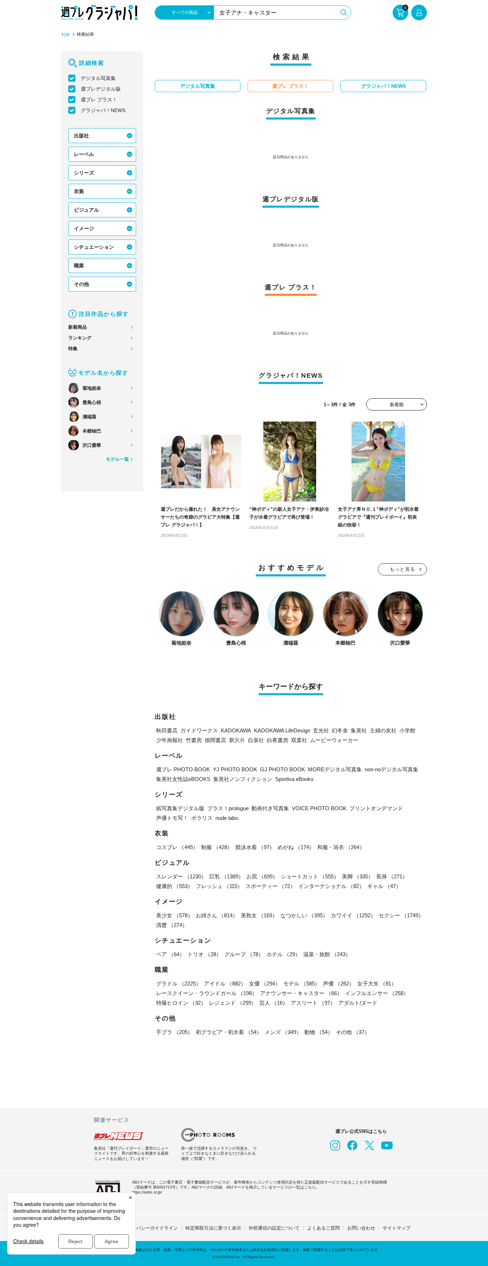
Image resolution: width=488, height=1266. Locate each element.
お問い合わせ (361, 1228)
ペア (170, 954)
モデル (301, 983)
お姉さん (217, 915)
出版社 (81, 135)
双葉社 (299, 740)
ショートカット (310, 876)
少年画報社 (169, 740)
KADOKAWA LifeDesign (282, 730)
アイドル (225, 983)
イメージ (84, 228)
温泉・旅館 (327, 954)
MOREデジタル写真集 (335, 769)
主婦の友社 (383, 730)
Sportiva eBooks (294, 779)
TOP (65, 35)
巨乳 (226, 876)
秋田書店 (167, 730)
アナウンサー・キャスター (301, 993)
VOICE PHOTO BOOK (319, 808)
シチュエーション (94, 247)
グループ (244, 954)
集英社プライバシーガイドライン (143, 1228)
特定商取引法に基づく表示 (213, 1228)
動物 (318, 1032)
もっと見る (402, 569)
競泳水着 (255, 847)
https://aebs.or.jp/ (147, 1192)
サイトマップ (396, 1228)
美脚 (357, 876)
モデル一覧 (117, 459)
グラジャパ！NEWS (103, 110)
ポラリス (202, 818)
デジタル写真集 (98, 78)
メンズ (283, 1032)
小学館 (407, 730)
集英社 (359, 730)
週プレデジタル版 (101, 89)
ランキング (79, 338)
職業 (79, 265)
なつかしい (304, 915)
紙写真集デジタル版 (180, 808)
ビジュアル (86, 210)
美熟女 (259, 915)
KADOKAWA (236, 730)
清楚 (172, 925)
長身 (392, 876)
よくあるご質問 (323, 1228)
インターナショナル (331, 886)
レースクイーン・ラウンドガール (206, 993)
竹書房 (194, 740)
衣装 (79, 191)
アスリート (313, 1003)
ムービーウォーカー (334, 740)
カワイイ (353, 915)
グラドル (178, 983)
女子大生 (377, 983)
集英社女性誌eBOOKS (183, 779)
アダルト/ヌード (357, 1003)
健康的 (174, 886)
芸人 (273, 1003)
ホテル (283, 954)
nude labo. (227, 818)
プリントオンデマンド (376, 808)
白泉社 (256, 740)
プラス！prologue (228, 808)
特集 (73, 348)
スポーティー (270, 886)
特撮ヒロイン (181, 1003)
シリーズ (84, 173)
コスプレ (177, 847)
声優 (338, 983)
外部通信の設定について (274, 1228)
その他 (81, 284)
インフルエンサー (377, 993)
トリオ (204, 954)
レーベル (84, 154)
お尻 (262, 876)
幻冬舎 (340, 730)
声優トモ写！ (172, 818)
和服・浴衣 (341, 847)
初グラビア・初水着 (229, 1032)
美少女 (174, 915)
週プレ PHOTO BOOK (183, 769)
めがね (296, 847)
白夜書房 (277, 740)
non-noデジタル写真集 (391, 769)
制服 (217, 847)
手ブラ (174, 1032)
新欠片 (237, 740)
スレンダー (181, 876)
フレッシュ (219, 886)
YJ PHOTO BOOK (235, 769)
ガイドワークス (199, 730)
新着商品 (77, 327)
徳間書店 (215, 740)
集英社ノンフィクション (242, 779)
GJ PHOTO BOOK (282, 769)
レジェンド (233, 1003)
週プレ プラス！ (99, 99)
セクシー (401, 915)
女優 (264, 983)
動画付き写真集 (270, 808)
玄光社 (321, 730)
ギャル (384, 886)
